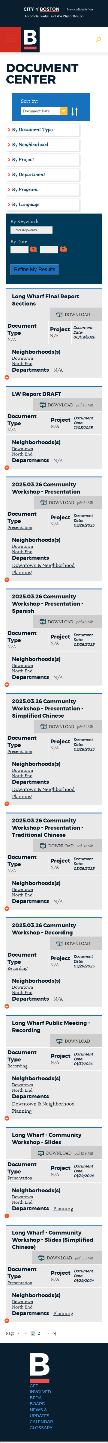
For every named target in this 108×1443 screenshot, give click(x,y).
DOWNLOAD (77, 315)
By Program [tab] (25, 189)
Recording (18, 968)
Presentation (20, 528)
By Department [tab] (28, 174)
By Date (19, 241)
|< (18, 1333)
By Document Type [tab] (32, 129)
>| (54, 1333)
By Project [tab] (23, 159)
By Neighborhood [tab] (30, 144)
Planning (63, 1208)
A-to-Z (74, 111)
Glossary (41, 1428)
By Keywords (24, 221)
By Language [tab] (26, 204)
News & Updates (40, 1413)
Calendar (41, 1422)
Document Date (36, 111)
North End (22, 364)
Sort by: (29, 101)
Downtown (22, 358)
